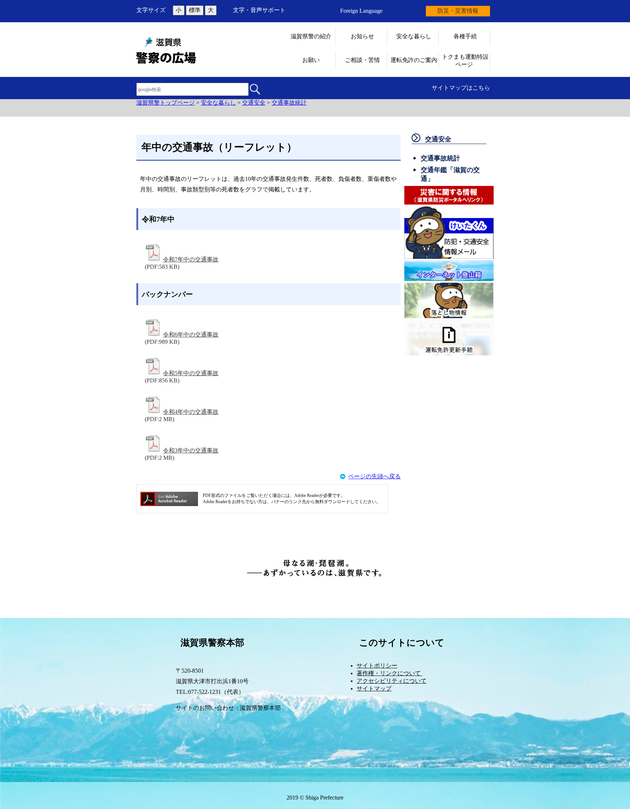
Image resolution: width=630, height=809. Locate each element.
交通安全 (253, 103)
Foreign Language (361, 11)
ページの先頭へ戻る (374, 476)
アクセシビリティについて (392, 681)
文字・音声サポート (259, 10)
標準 (195, 10)
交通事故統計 (289, 103)
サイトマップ (374, 688)
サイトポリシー (377, 665)
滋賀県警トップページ (165, 103)
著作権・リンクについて (389, 673)
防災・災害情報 (458, 11)
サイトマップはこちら (461, 88)
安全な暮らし (218, 103)
